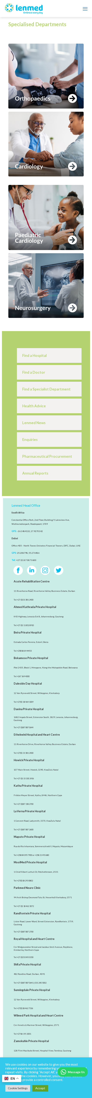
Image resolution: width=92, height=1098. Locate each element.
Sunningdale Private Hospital (32, 990)
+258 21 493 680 (42, 855)
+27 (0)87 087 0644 (25, 727)
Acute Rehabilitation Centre (32, 581)
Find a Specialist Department (46, 389)
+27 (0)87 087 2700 (25, 932)
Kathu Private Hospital (28, 785)
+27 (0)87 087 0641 (25, 983)
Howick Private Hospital (29, 760)
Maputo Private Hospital (29, 836)
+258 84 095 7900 (24, 855)
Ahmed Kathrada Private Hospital (35, 607)
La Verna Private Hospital (29, 811)
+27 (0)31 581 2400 (25, 600)
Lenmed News (34, 422)
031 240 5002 (40, 983)
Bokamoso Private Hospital (31, 658)
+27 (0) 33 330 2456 (25, 778)
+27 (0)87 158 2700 (25, 804)
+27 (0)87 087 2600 (25, 829)
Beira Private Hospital (27, 632)
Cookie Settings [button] (18, 1088)
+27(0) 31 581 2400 (25, 753)
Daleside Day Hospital (28, 683)
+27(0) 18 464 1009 (25, 702)
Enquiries (30, 439)
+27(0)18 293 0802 (25, 880)
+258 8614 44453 (24, 651)
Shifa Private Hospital (27, 964)
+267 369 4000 (23, 676)
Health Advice (34, 406)
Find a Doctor (33, 372)
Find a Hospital (34, 355)
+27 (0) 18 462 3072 (25, 906)
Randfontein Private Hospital (32, 913)
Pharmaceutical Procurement (47, 456)
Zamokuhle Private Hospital (31, 1041)
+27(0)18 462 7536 (25, 1008)
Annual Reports (35, 473)
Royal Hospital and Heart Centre (34, 939)
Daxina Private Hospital (28, 709)
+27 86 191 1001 (24, 1034)
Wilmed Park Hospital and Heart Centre (38, 1015)
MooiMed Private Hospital (30, 862)
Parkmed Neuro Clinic (27, 887)
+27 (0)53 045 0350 (25, 957)
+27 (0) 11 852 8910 (25, 625)
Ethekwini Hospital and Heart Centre (37, 734)
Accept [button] (40, 1088)
